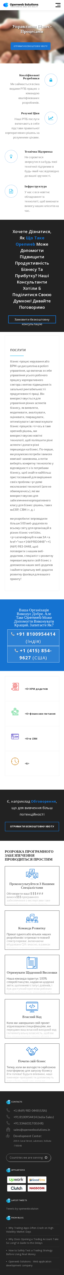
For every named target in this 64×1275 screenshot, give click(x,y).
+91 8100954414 (35, 637)
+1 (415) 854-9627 (35, 654)
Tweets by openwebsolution (22, 1208)
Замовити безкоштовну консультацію (32, 320)
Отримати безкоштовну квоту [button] (30, 46)
